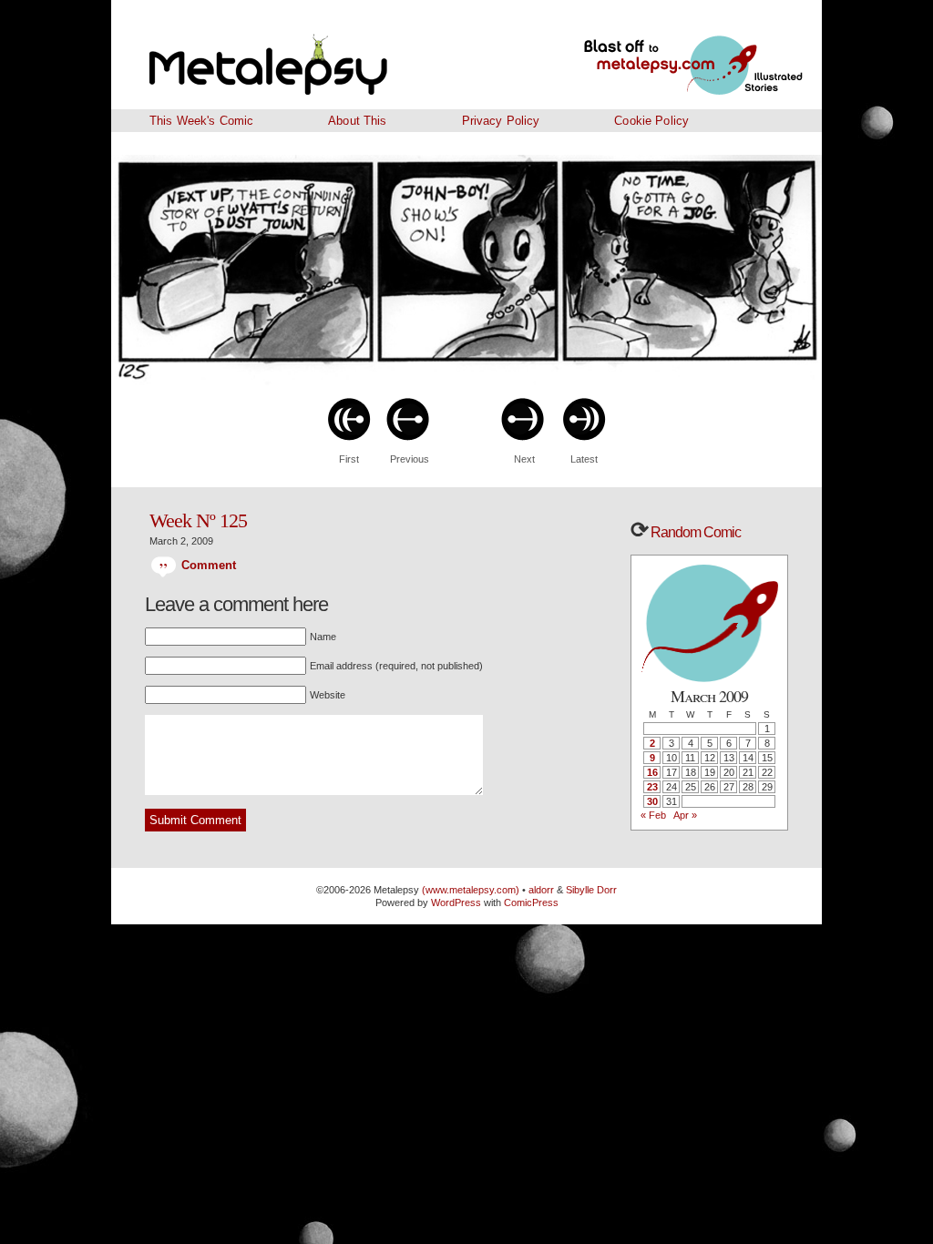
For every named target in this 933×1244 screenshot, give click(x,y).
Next (524, 459)
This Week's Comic (201, 120)
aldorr (542, 889)
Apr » (685, 815)
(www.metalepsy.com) (469, 889)
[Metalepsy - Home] (316, 54)
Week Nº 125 (198, 520)
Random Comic (694, 532)
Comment (206, 565)
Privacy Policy (501, 120)
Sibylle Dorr (591, 889)
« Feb (653, 815)
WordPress (456, 902)
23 (652, 786)
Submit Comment (195, 820)
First (349, 459)
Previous (409, 459)
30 (652, 801)
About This (357, 120)
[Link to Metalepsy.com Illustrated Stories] (671, 54)
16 (652, 772)
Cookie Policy (651, 120)
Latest (584, 459)
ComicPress (531, 902)
